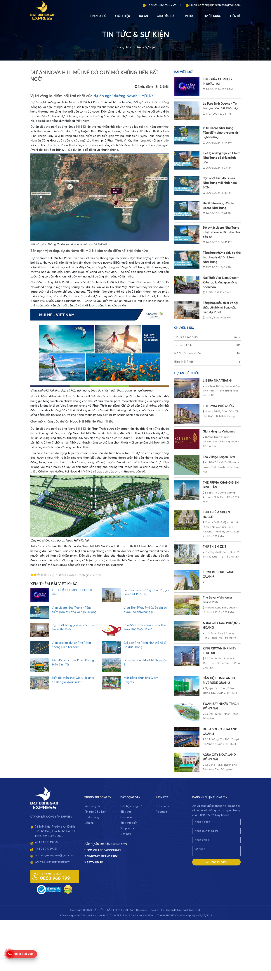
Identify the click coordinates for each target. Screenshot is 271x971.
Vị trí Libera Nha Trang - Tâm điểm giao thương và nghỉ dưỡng (220, 133)
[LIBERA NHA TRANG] (186, 388)
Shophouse (127, 828)
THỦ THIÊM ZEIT (214, 546)
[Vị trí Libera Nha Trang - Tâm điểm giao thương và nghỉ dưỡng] (186, 135)
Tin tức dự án (207, 345)
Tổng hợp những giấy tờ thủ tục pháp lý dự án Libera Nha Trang (222, 257)
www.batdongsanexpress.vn (52, 861)
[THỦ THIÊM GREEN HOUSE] (186, 520)
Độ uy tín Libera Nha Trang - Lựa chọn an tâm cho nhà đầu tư (221, 232)
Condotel (126, 817)
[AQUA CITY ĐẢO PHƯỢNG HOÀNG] (186, 631)
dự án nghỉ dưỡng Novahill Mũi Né (124, 96)
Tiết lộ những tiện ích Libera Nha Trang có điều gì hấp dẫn (221, 158)
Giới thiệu (122, 16)
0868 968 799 (167, 5)
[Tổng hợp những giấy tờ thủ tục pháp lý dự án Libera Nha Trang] (186, 260)
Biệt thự (125, 811)
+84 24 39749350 (46, 842)
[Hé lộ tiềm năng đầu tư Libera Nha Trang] (186, 210)
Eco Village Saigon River (219, 457)
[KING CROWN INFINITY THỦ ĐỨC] (186, 656)
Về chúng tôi (92, 806)
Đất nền (125, 834)
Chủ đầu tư (165, 16)
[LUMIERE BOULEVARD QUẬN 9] (186, 580)
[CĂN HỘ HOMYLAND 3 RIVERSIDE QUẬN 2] (186, 686)
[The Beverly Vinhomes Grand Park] (186, 605)
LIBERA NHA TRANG (217, 380)
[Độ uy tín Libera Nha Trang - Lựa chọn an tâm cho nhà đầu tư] (186, 234)
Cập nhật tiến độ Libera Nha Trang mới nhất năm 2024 (220, 183)
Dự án (143, 16)
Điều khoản (167, 910)
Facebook (162, 806)
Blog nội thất (207, 361)
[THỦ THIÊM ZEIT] (186, 554)
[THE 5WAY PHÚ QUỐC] (186, 414)
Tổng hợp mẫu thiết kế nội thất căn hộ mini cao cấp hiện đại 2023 (220, 307)
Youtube (161, 811)
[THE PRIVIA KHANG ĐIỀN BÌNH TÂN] (186, 490)
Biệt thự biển (128, 823)
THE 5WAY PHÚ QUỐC (218, 406)
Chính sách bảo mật (187, 910)
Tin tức (188, 16)
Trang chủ (98, 16)
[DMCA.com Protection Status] (68, 889)
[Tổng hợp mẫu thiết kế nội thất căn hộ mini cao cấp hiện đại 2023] (186, 310)
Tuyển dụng (212, 16)
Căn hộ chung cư (131, 806)
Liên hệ (235, 16)
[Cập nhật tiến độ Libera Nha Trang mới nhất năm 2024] (186, 185)
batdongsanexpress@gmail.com (219, 5)
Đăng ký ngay (218, 862)
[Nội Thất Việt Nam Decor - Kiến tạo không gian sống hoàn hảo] (186, 285)
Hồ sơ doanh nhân (207, 353)
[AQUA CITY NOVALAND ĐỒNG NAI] (186, 762)
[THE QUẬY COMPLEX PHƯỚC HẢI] (186, 86)
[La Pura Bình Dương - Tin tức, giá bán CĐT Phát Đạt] (186, 110)
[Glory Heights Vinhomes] (186, 439)
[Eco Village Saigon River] (186, 465)
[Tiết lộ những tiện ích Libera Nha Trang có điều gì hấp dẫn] (186, 160)
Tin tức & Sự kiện (143, 47)
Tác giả (153, 910)
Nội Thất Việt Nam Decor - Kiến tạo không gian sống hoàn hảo (221, 282)
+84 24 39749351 (46, 849)
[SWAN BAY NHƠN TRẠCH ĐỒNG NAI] (186, 711)
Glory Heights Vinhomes (219, 431)
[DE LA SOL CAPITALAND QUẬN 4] (186, 737)
